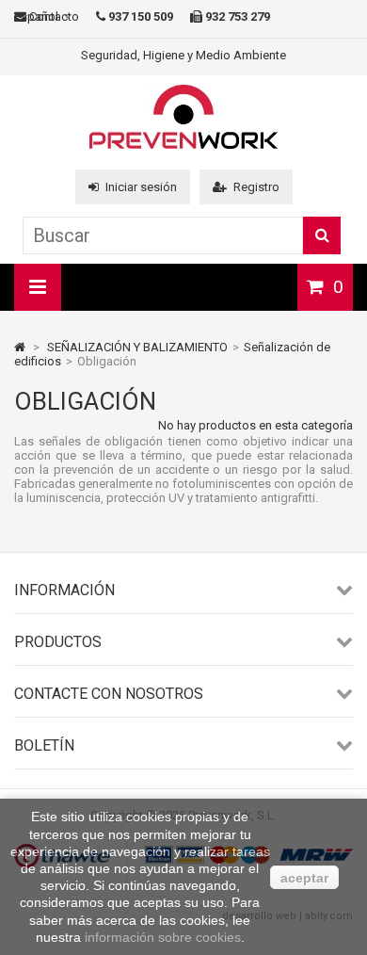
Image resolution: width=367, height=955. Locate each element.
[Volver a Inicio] (19, 347)
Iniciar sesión (141, 187)
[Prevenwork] (183, 145)
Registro (256, 187)
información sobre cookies (163, 937)
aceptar (304, 877)
